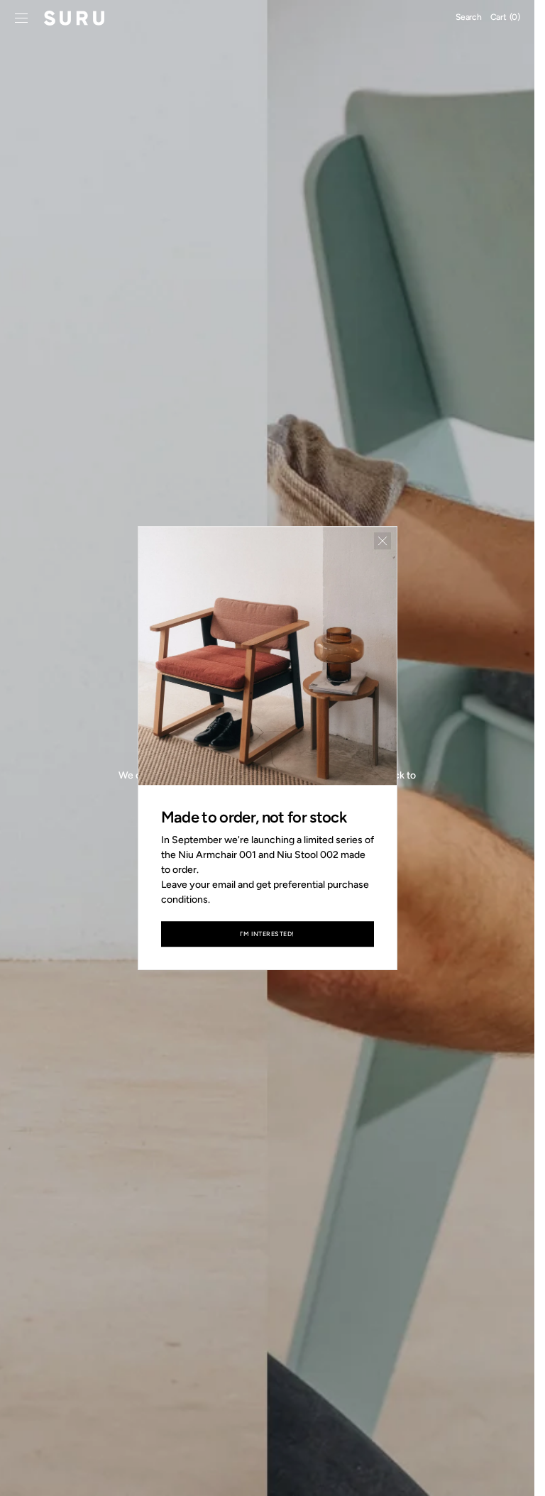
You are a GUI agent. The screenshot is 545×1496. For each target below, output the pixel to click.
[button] (21, 17)
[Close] (382, 540)
